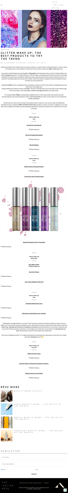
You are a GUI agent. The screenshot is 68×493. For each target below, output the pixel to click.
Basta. (39, 488)
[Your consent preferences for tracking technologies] (65, 490)
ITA (37, 469)
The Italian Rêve (58, 5)
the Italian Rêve (31, 487)
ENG (4, 469)
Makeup (5, 49)
